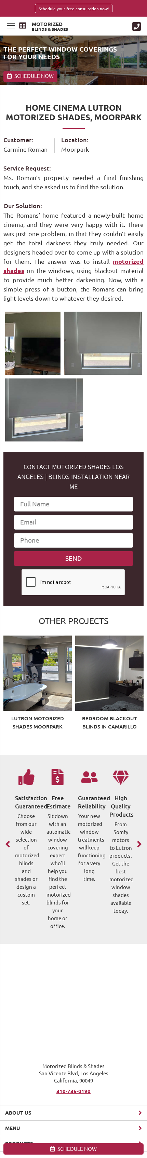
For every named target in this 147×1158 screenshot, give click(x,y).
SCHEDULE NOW (76, 1149)
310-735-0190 (73, 1091)
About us (18, 1113)
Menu (12, 1128)
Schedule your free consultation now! (74, 8)
